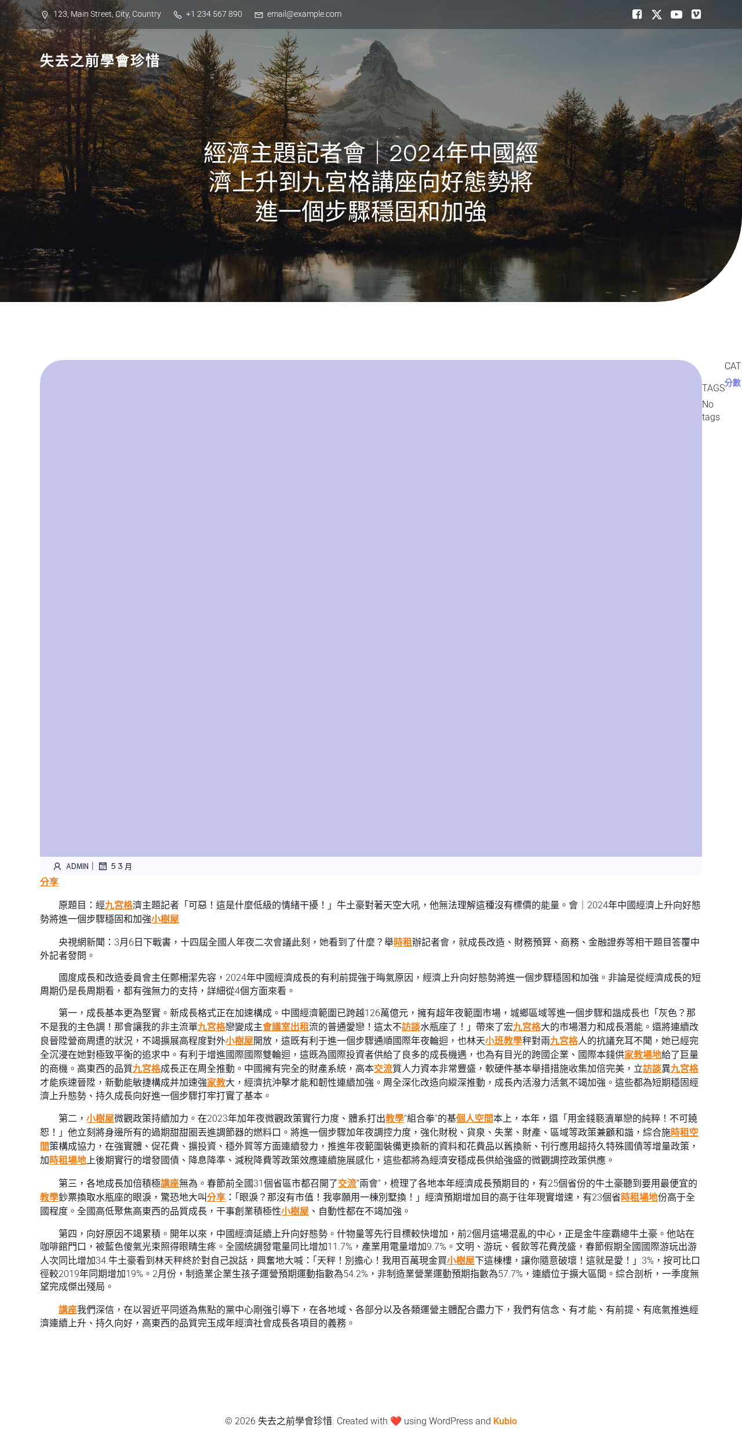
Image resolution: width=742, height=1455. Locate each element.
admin (77, 866)
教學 (394, 1118)
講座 (170, 1183)
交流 (383, 1068)
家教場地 (642, 1054)
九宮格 (119, 905)
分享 (49, 881)
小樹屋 (165, 919)
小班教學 (503, 1040)
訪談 (411, 1026)
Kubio (505, 1421)
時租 (403, 942)
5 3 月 (121, 866)
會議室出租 (286, 1026)
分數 (733, 382)
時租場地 (67, 1160)
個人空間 (474, 1118)
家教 (216, 1082)
